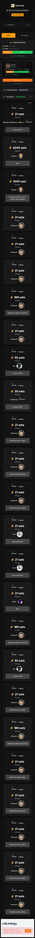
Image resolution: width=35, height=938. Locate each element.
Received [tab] (24, 35)
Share (18, 80)
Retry (28, 931)
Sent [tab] (8, 35)
